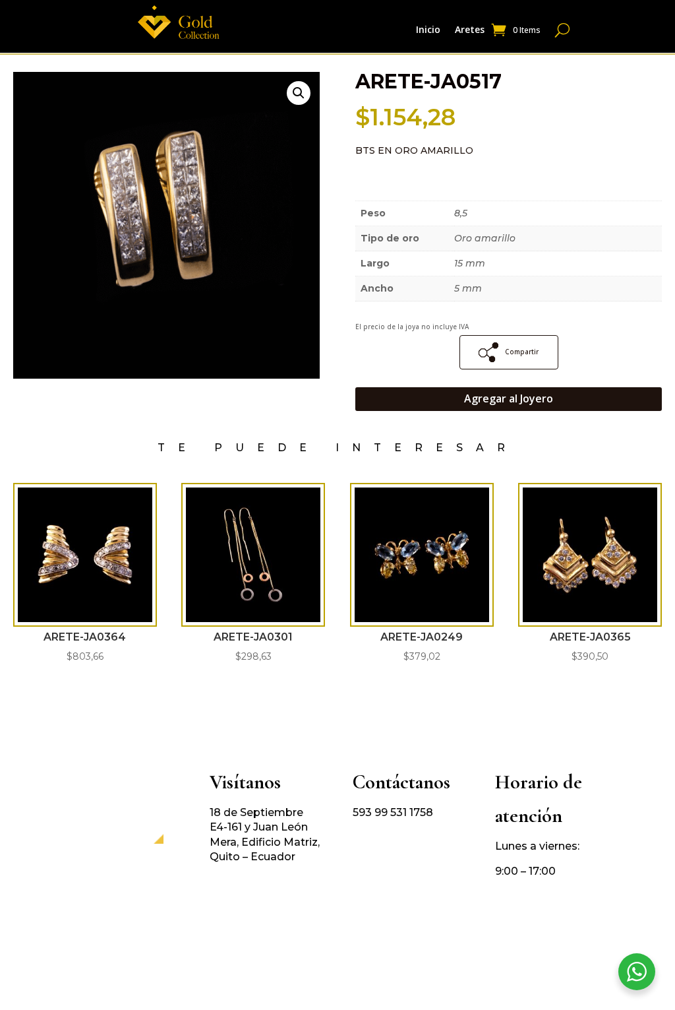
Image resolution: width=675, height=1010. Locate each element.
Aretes (469, 30)
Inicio (428, 30)
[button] (298, 93)
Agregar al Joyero (508, 398)
